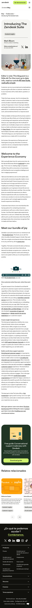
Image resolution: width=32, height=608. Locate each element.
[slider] (14, 275)
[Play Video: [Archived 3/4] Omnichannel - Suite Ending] (16, 269)
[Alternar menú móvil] (29, 2)
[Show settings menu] (25, 275)
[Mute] (22, 275)
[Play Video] (3, 275)
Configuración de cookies (22, 601)
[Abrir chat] (28, 604)
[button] (14, 547)
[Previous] (12, 517)
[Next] (19, 517)
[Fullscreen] (28, 275)
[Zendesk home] (5, 2)
